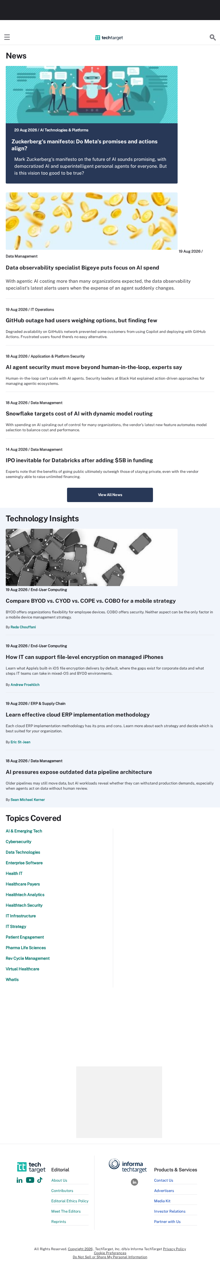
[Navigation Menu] (7, 37)
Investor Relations (170, 1211)
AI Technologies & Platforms (64, 130)
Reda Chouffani (23, 627)
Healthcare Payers (23, 884)
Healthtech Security (24, 905)
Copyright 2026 (80, 1249)
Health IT (14, 873)
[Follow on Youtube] (31, 1180)
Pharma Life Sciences (26, 947)
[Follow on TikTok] (39, 1180)
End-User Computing (49, 590)
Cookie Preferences (110, 1253)
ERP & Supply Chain (48, 703)
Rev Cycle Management (28, 958)
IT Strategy (16, 926)
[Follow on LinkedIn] (19, 1180)
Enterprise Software (24, 862)
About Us (59, 1180)
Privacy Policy (174, 1249)
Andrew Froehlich (25, 685)
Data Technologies (23, 852)
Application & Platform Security (58, 356)
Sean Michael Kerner (28, 800)
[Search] (213, 37)
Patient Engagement (25, 937)
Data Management (22, 256)
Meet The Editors (66, 1211)
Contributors (62, 1191)
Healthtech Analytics (25, 894)
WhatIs (12, 979)
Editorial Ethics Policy (70, 1201)
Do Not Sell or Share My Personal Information (110, 1257)
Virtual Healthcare (22, 969)
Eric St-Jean (20, 742)
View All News (110, 495)
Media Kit (162, 1201)
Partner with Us (167, 1221)
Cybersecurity (18, 841)
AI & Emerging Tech (24, 831)
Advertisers (164, 1191)
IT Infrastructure (21, 916)
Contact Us (163, 1180)
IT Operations (42, 309)
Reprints (58, 1221)
